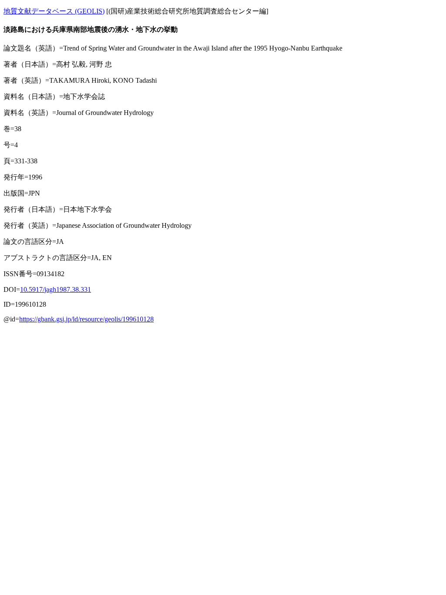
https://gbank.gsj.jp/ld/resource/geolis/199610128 (86, 319)
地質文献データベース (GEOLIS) (54, 11)
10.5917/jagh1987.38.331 (55, 289)
